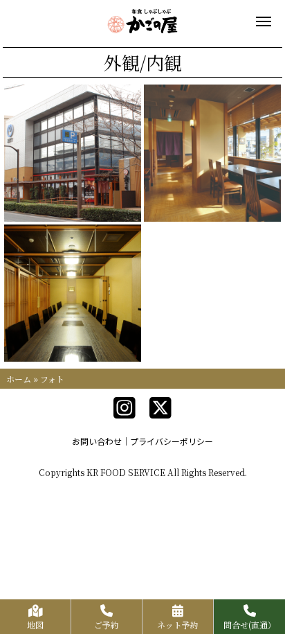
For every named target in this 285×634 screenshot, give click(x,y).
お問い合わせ (97, 441)
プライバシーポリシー (171, 441)
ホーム (18, 379)
